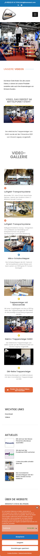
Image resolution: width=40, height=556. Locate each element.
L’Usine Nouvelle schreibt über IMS (24, 462)
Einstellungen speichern (20, 548)
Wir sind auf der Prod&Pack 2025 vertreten (25, 451)
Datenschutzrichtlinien (25, 553)
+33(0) (12, 2)
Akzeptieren (20, 537)
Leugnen (20, 543)
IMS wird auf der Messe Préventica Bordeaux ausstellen (24, 441)
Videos (7, 417)
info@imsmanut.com (28, 2)
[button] (37, 508)
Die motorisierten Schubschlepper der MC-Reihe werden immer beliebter (25, 476)
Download (9, 414)
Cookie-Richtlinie (12, 553)
